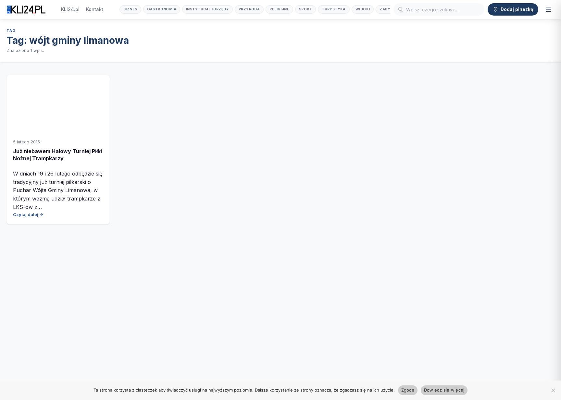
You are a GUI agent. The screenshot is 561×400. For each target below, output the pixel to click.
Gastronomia (162, 9)
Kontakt (94, 9)
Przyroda (249, 9)
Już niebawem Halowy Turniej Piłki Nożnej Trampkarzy (57, 155)
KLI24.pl (70, 9)
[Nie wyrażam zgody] (553, 390)
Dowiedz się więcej (444, 390)
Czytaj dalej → (28, 214)
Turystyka (334, 9)
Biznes (130, 9)
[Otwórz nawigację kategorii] (548, 9)
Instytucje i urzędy (207, 9)
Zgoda (407, 390)
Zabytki (388, 9)
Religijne (279, 9)
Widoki (362, 9)
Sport (305, 9)
